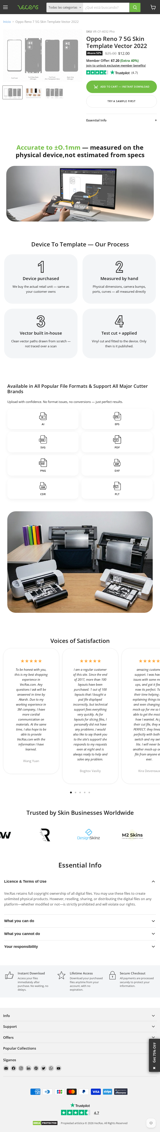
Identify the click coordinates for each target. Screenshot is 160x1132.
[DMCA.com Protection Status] (45, 1123)
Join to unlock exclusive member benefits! (116, 65)
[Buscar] (135, 7)
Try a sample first (122, 101)
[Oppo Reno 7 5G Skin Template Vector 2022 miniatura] (12, 92)
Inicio (7, 21)
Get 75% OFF (154, 1052)
